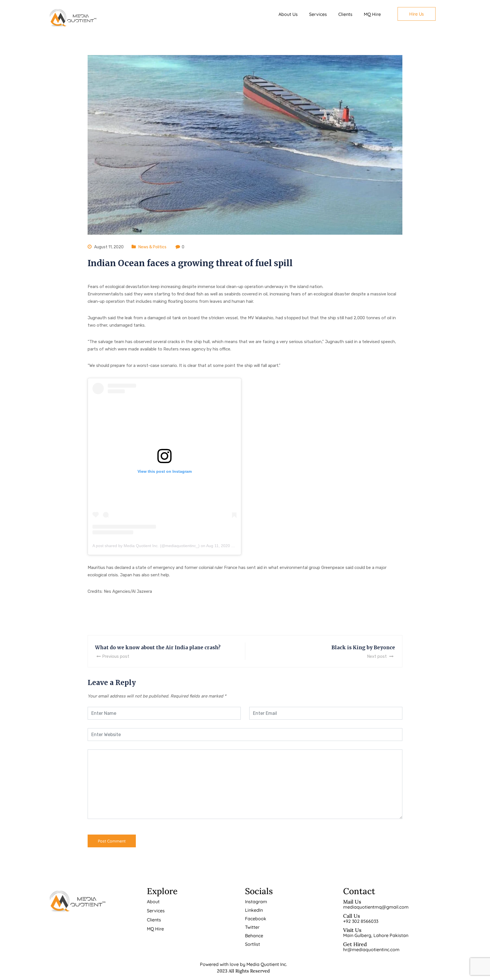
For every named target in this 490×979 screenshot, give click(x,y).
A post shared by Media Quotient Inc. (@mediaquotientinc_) (146, 545)
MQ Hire (372, 14)
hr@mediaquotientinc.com (371, 949)
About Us (288, 14)
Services (318, 14)
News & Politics (152, 247)
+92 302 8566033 (360, 921)
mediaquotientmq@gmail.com (376, 907)
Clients (345, 14)
